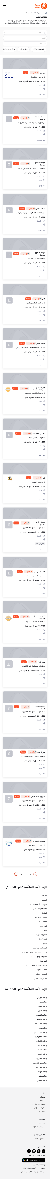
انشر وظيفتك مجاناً (39, 1127)
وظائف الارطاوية (41, 1067)
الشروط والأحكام (26, 1172)
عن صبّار (42, 1097)
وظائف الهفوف (41, 1019)
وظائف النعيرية (41, 1058)
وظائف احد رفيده (40, 1036)
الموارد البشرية (41, 934)
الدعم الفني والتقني (39, 947)
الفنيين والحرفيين (40, 978)
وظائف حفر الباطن (40, 1032)
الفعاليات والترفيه (40, 917)
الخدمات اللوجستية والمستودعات (34, 952)
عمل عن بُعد (23, 49)
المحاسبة (43, 926)
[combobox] (23, 38)
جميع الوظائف (37, 13)
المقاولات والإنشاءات (39, 956)
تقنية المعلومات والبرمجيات (37, 965)
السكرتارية (43, 939)
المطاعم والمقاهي (40, 908)
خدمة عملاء (42, 921)
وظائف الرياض (42, 997)
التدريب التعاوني (39, 1108)
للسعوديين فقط (38, 49)
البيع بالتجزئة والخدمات (38, 904)
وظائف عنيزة (42, 1049)
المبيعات (44, 895)
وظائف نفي (42, 1054)
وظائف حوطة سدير (40, 1062)
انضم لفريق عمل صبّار (38, 1104)
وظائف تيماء (42, 1045)
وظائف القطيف (41, 1041)
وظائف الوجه (42, 1071)
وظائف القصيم (41, 1015)
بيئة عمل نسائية (9, 49)
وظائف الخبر (42, 1010)
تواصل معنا (41, 1111)
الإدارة (45, 943)
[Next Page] (16, 874)
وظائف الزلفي (42, 1080)
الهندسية (43, 960)
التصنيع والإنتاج (41, 974)
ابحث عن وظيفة (40, 1138)
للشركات (42, 1123)
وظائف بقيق (42, 1076)
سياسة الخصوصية (39, 1172)
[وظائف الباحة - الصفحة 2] (16, 874)
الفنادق (44, 913)
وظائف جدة (43, 1001)
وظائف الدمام (42, 1006)
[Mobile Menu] (4, 6)
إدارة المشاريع (42, 969)
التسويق (44, 899)
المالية (44, 930)
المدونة (42, 1100)
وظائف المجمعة (41, 1023)
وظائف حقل (42, 1028)
